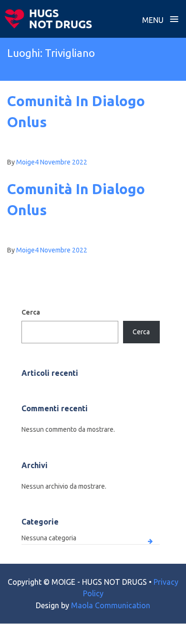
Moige (25, 162)
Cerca (30, 312)
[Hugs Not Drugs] (48, 18)
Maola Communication (110, 605)
